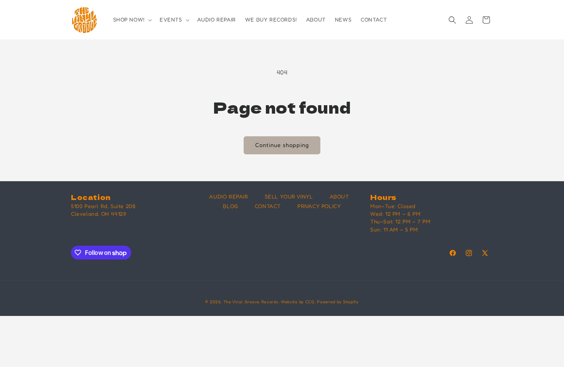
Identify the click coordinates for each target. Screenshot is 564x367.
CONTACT (268, 206)
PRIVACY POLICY (319, 206)
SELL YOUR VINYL (289, 196)
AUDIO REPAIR (228, 196)
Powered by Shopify (338, 301)
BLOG (230, 206)
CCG (310, 301)
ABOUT (339, 196)
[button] (132, 20)
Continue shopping (282, 145)
